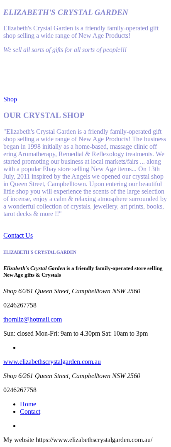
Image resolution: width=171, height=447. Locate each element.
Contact (30, 411)
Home (28, 404)
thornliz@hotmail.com (32, 319)
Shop (11, 99)
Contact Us (18, 235)
